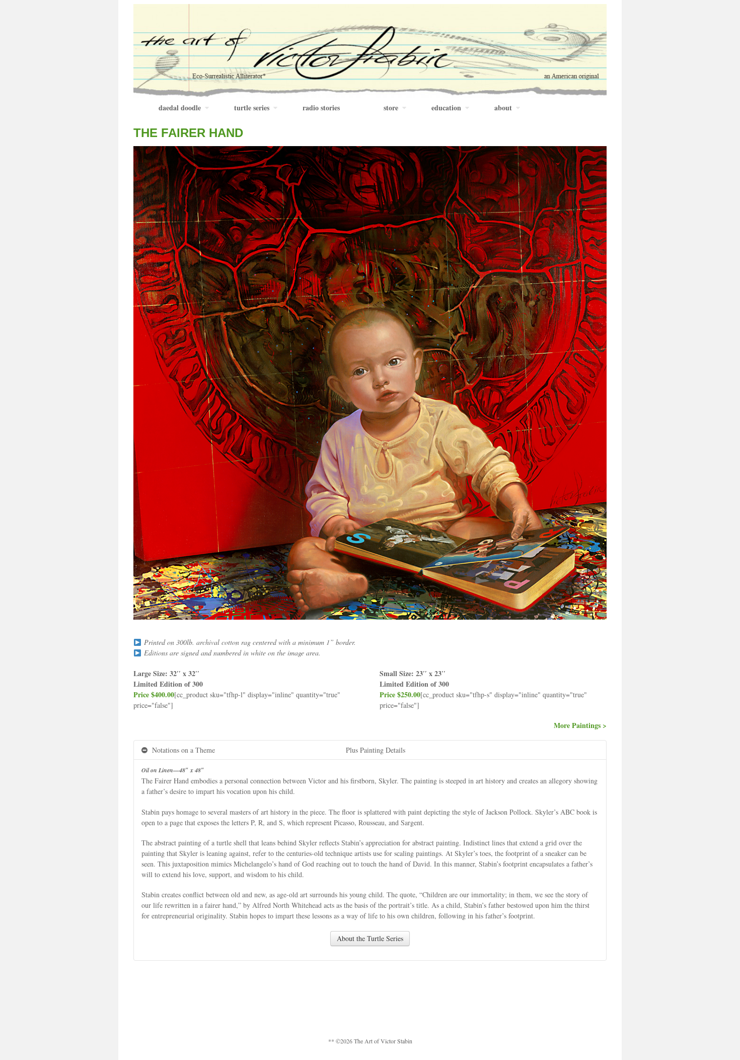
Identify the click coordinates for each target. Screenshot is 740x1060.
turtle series (251, 107)
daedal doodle (180, 107)
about (503, 107)
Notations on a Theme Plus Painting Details (277, 750)
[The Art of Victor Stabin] (370, 49)
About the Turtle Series (370, 938)
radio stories (321, 107)
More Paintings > (580, 725)
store (391, 107)
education (446, 107)
